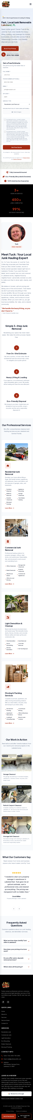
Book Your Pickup (10, 48)
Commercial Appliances (21, 574)
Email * (5, 86)
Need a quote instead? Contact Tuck (12, 1098)
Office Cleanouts (11, 566)
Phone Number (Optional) (11, 79)
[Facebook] (3, 1002)
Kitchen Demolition (9, 648)
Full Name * (6, 71)
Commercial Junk (6, 1035)
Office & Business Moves (23, 714)
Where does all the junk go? (13, 967)
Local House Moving (21, 709)
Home (3, 1011)
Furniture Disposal (9, 490)
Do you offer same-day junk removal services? (13, 959)
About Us (4, 1014)
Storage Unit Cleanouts (21, 566)
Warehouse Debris (10, 574)
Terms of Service (17, 159)
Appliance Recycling (21, 490)
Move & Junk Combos (21, 718)
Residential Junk (6, 1032)
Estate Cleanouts (6, 1044)
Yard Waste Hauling (21, 498)
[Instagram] (8, 1002)
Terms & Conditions (21, 1111)
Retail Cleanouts (11, 570)
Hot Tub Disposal (23, 648)
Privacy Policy (26, 157)
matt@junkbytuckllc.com (14, 1059)
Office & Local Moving (10, 579)
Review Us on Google (20, 1094)
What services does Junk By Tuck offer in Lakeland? (15, 941)
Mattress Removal (9, 494)
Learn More (15, 508)
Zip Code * (6, 93)
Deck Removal (22, 641)
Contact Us (4, 1023)
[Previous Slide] (14, 909)
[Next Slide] (19, 909)
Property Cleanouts (21, 570)
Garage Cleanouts (21, 494)
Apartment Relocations (10, 714)
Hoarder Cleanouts (9, 498)
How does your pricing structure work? (15, 950)
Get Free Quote (16, 147)
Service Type (7, 101)
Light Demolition (6, 1038)
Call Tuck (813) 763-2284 (25, 1116)
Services (4, 1017)
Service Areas (5, 1020)
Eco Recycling (5, 1041)
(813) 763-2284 (13, 55)
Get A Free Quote (9, 1116)
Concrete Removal (21, 644)
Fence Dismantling (10, 644)
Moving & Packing (9, 503)
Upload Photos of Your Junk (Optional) (16, 108)
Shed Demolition (11, 641)
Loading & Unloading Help (11, 718)
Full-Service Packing (10, 709)
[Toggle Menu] (30, 4)
